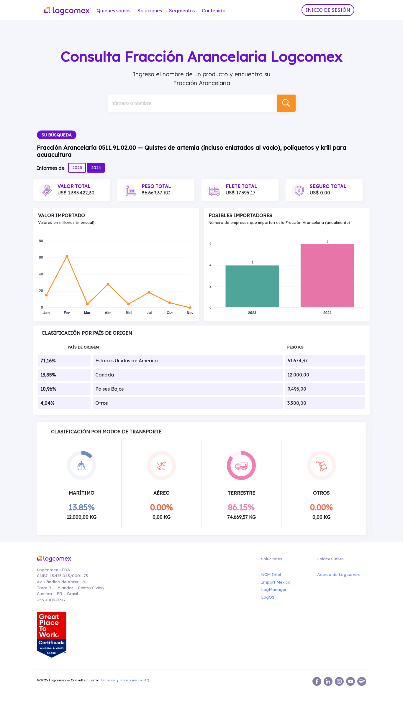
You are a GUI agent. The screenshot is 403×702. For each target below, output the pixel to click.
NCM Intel (271, 574)
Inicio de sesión (328, 10)
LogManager (273, 589)
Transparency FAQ (134, 680)
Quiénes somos (113, 11)
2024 (96, 167)
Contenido (213, 11)
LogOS (267, 596)
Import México (276, 581)
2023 (77, 167)
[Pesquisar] (286, 103)
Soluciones (149, 11)
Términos (108, 680)
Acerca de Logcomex (338, 574)
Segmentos (182, 11)
